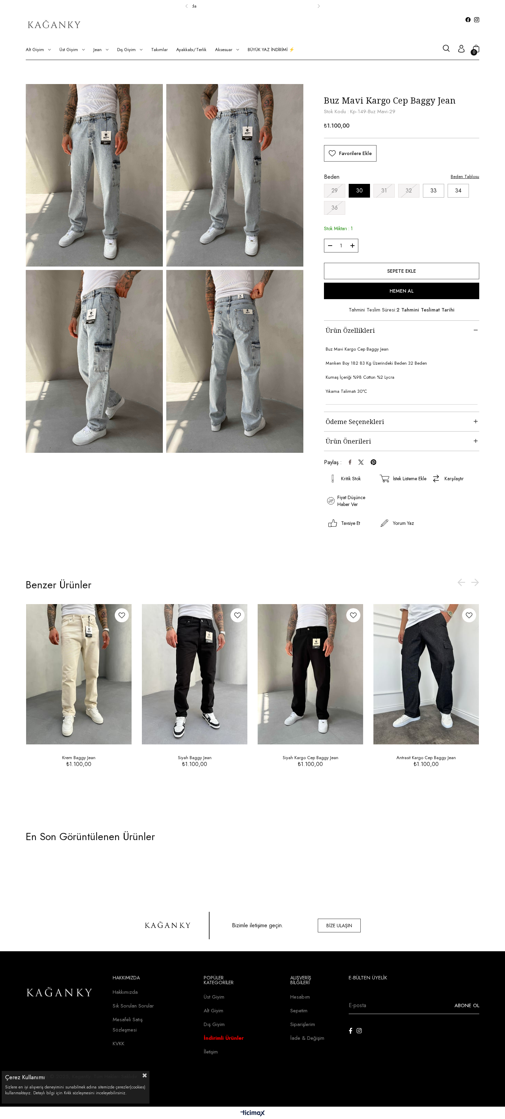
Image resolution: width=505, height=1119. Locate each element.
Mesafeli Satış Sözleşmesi (128, 1025)
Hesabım (300, 997)
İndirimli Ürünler (224, 1038)
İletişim (211, 1052)
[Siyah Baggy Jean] (194, 674)
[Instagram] (359, 1031)
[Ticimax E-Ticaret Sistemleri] (252, 1113)
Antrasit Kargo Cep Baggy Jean (426, 757)
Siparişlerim (302, 1024)
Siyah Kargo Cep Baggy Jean (310, 757)
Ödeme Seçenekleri (355, 421)
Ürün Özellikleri (350, 330)
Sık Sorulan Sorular (133, 1006)
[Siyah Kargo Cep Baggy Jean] (310, 674)
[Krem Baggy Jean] (79, 674)
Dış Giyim (214, 1024)
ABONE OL (466, 1005)
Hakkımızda (125, 992)
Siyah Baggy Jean (195, 757)
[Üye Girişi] (461, 50)
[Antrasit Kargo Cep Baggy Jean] (426, 674)
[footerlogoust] (168, 925)
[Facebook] (350, 1031)
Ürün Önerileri (348, 441)
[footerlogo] (60, 993)
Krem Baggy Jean (79, 757)
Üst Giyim (214, 997)
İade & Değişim (307, 1038)
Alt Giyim (213, 1010)
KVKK (118, 1043)
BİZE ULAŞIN (339, 925)
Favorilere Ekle (122, 615)
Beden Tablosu (465, 176)
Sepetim (298, 1010)
